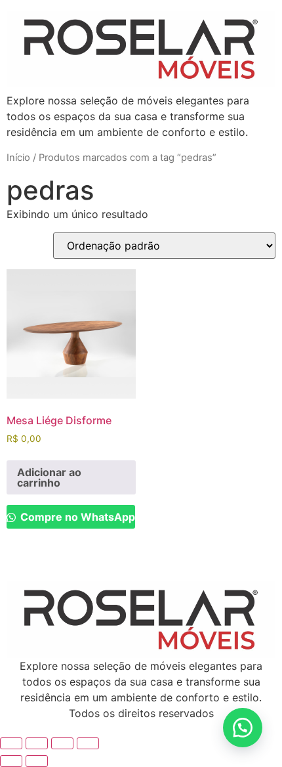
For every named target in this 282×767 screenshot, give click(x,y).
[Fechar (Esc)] (88, 743)
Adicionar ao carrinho (49, 477)
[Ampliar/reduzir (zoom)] (11, 743)
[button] (242, 727)
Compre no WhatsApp (76, 516)
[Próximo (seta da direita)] (37, 761)
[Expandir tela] (37, 743)
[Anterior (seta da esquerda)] (11, 761)
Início (18, 158)
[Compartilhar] (62, 743)
